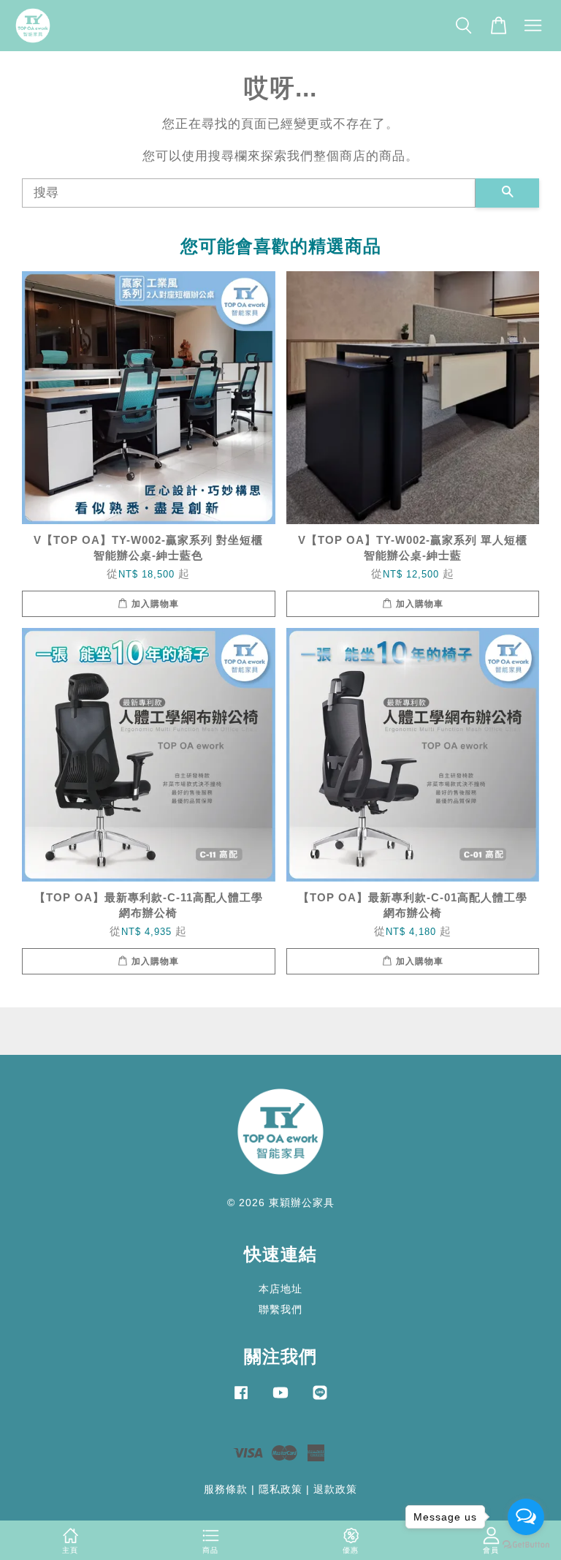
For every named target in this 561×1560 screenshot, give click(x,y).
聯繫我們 (280, 1309)
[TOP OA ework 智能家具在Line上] (320, 1399)
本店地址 (280, 1289)
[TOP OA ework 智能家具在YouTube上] (280, 1399)
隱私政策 (280, 1489)
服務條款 (226, 1489)
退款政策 (335, 1489)
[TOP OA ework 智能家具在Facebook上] (241, 1399)
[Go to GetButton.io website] (526, 1545)
